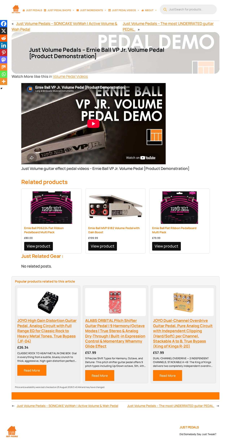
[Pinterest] (3, 52)
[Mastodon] (3, 59)
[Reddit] (3, 38)
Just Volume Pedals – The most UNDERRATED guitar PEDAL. (170, 405)
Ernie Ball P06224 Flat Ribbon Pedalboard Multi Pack (44, 230)
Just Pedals (34, 10)
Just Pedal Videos (124, 10)
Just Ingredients (91, 10)
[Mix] (3, 67)
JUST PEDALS (189, 427)
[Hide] (1, 88)
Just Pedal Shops (59, 10)
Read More (32, 370)
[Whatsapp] (3, 74)
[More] (3, 81)
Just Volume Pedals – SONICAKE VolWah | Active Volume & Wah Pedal (67, 405)
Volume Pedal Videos (70, 76)
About (149, 10)
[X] (3, 30)
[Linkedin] (3, 45)
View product (38, 246)
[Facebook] (3, 23)
